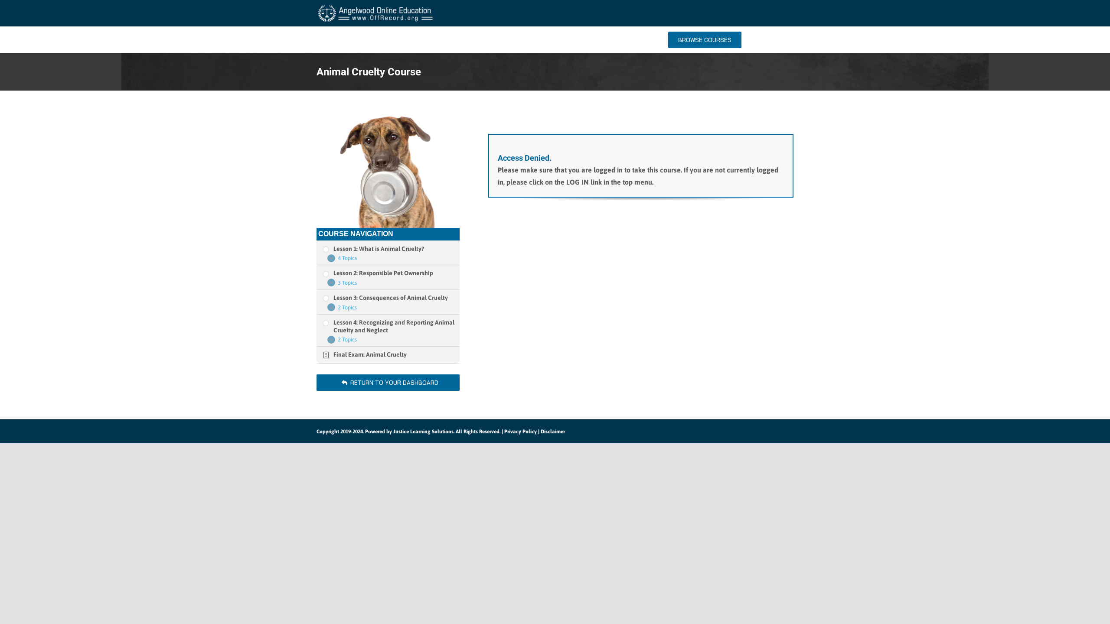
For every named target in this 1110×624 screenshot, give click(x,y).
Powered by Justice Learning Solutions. (409, 432)
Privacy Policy (520, 432)
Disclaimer (553, 432)
